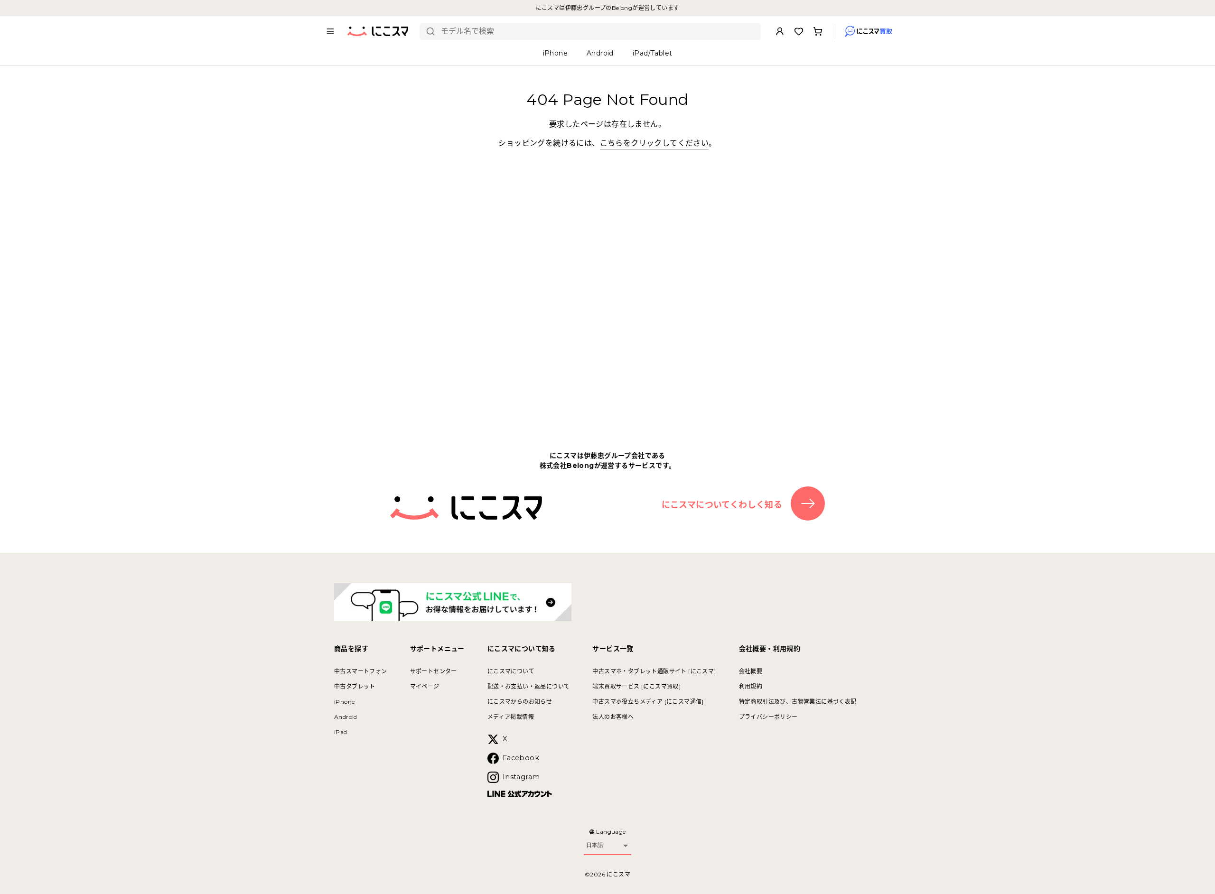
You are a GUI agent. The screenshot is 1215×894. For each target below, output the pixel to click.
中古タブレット (354, 686)
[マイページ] (779, 31)
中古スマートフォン (360, 671)
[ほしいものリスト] (798, 31)
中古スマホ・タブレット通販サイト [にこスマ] (654, 671)
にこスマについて (510, 671)
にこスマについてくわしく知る (722, 505)
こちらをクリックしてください (654, 143)
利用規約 (751, 686)
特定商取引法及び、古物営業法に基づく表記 (798, 701)
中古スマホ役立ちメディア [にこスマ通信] (647, 701)
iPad (340, 732)
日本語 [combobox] (594, 845)
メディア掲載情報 (510, 716)
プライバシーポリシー (768, 716)
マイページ (424, 686)
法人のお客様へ (613, 716)
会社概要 (751, 671)
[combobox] (597, 31)
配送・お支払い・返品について (528, 686)
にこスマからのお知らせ (519, 701)
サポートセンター (433, 671)
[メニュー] (330, 31)
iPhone (344, 701)
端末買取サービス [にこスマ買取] (636, 686)
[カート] (817, 31)
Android (345, 716)
